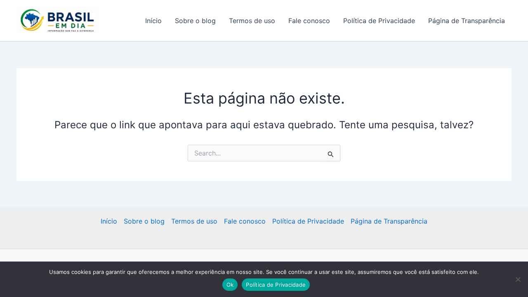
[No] (518, 279)
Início (153, 20)
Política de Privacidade (379, 20)
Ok (230, 284)
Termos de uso (252, 20)
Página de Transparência (466, 20)
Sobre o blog (195, 20)
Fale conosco (309, 20)
